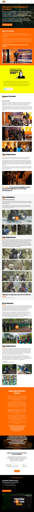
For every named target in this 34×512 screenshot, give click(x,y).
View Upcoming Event (7, 24)
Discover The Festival (6, 490)
